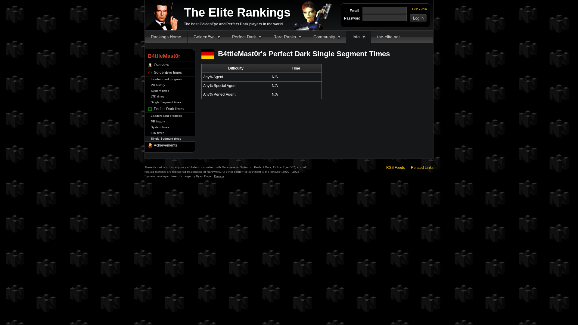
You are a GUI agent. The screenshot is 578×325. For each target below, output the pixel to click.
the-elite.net (388, 36)
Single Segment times (166, 102)
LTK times (157, 96)
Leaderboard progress (166, 79)
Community (324, 36)
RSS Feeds (395, 168)
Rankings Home (166, 36)
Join (424, 9)
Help (415, 9)
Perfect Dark (244, 36)
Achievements (165, 145)
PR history (158, 85)
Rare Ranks (284, 36)
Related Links (422, 168)
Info (356, 36)
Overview (161, 65)
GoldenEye (204, 36)
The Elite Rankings (237, 12)
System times (160, 90)
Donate (219, 176)
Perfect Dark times (169, 109)
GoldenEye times (168, 72)
